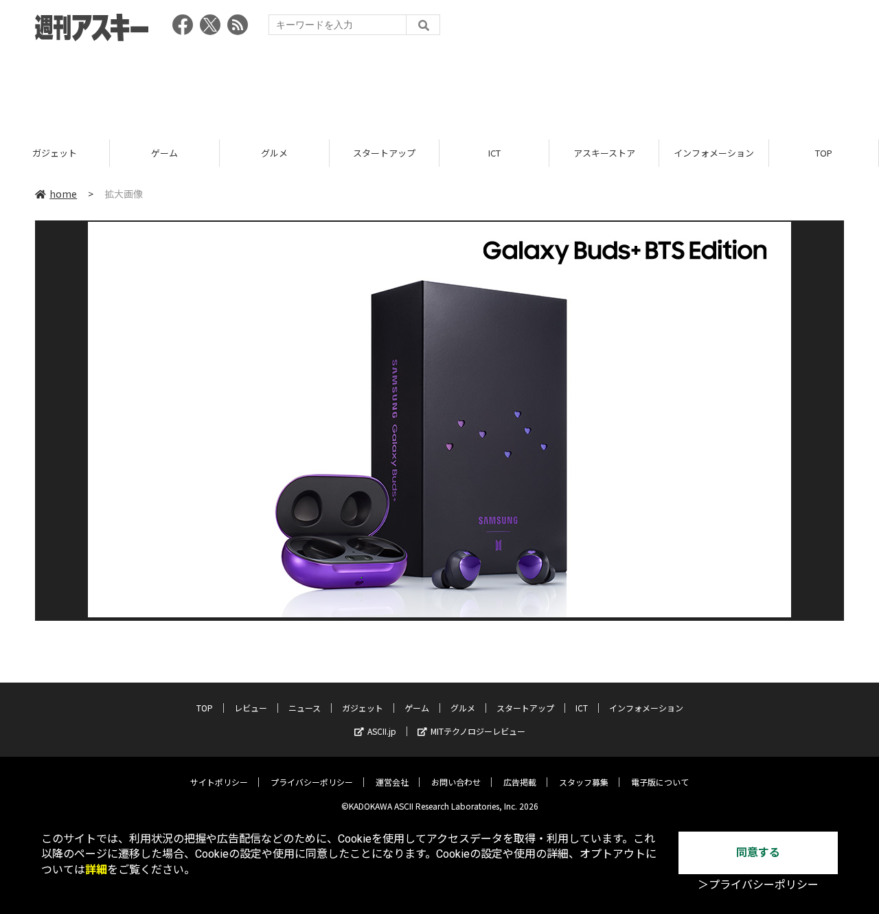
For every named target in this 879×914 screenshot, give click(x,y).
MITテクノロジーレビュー (478, 731)
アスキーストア (604, 152)
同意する (758, 852)
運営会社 (392, 782)
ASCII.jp (381, 731)
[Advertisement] (439, 86)
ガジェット (54, 152)
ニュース (304, 707)
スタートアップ (384, 152)
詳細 (96, 869)
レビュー (250, 707)
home (63, 194)
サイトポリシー (219, 782)
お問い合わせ (456, 782)
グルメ (274, 152)
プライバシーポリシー (312, 782)
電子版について (660, 782)
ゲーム (164, 152)
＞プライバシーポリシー (758, 884)
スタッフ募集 (583, 782)
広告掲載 (519, 782)
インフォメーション (714, 152)
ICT (494, 152)
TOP (823, 152)
